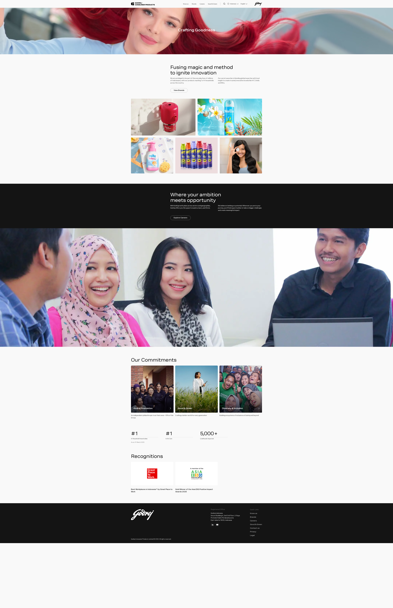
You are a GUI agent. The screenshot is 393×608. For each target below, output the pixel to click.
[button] (222, 3)
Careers (202, 4)
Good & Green (212, 4)
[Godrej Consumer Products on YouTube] (217, 525)
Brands (194, 4)
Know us (186, 4)
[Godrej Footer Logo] (142, 515)
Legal (252, 535)
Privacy (253, 532)
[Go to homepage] (143, 3)
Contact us (255, 528)
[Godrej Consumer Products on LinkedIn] (212, 525)
